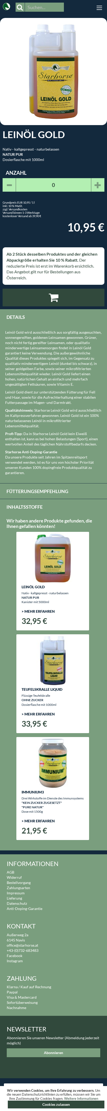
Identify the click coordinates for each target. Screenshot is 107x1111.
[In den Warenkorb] (53, 297)
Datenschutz (17, 903)
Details (15, 317)
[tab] (53, 317)
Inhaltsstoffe (24, 507)
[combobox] (44, 7)
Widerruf (14, 877)
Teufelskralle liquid (42, 689)
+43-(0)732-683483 (22, 950)
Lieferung (14, 898)
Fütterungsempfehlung (37, 491)
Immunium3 (33, 792)
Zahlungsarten (18, 888)
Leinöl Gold (33, 587)
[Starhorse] (6, 5)
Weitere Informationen (81, 1098)
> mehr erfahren (38, 611)
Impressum (16, 893)
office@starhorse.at (22, 945)
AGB (10, 872)
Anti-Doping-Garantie (24, 908)
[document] (53, 1098)
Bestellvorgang (19, 882)
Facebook (14, 955)
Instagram (15, 961)
